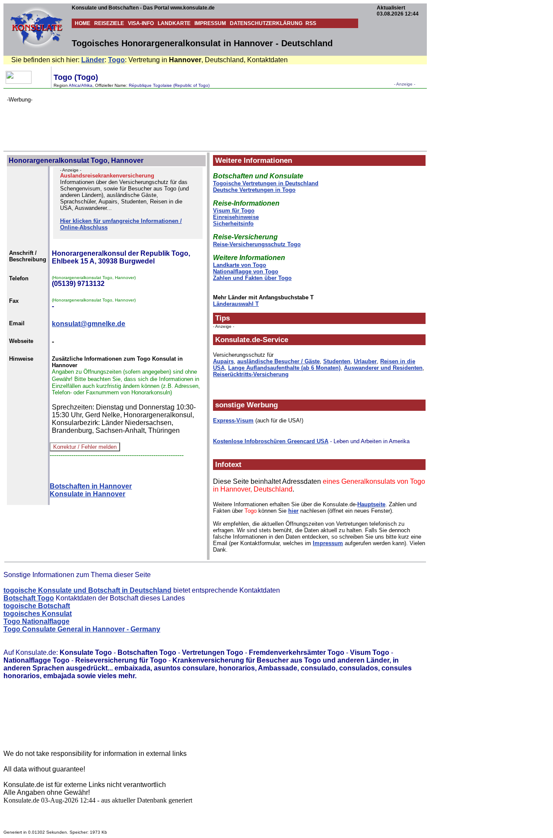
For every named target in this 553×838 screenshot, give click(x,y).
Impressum (328, 543)
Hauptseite (371, 504)
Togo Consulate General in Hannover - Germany (81, 629)
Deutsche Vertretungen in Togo (254, 190)
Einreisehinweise (236, 217)
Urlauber (365, 361)
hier (293, 511)
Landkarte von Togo (239, 265)
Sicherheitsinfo (233, 223)
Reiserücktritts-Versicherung (251, 374)
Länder (93, 59)
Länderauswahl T (236, 304)
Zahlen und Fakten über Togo (252, 278)
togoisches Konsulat (37, 613)
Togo (116, 59)
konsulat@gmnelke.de (88, 323)
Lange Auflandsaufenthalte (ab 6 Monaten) (284, 368)
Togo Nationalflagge (36, 621)
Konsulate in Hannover (87, 494)
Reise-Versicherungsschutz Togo (257, 244)
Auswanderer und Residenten (383, 368)
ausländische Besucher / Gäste (278, 361)
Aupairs (223, 361)
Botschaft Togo (28, 598)
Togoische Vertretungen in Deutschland (265, 183)
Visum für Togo (233, 210)
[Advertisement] (164, 122)
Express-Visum (233, 420)
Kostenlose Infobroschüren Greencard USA (270, 441)
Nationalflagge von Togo (245, 271)
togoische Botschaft (36, 605)
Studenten (336, 361)
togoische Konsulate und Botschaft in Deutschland (87, 590)
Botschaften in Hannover (91, 486)
